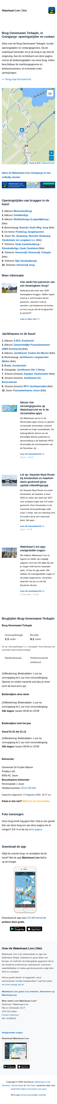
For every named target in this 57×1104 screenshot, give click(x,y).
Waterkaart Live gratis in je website (20, 991)
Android (38, 918)
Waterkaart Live (42, 1082)
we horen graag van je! (13, 984)
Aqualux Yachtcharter (36, 374)
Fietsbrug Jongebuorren (30, 232)
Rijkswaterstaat (48, 163)
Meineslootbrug (23, 211)
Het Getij (31, 1085)
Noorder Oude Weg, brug (33, 227)
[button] (35, 96)
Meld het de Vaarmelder (36, 801)
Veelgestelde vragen (12, 1032)
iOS (29, 918)
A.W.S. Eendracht (24, 340)
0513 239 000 (28, 788)
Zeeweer (6, 1085)
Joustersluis (19, 365)
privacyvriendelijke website (33, 1095)
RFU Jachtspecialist (35, 386)
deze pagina (35, 829)
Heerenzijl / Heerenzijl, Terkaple (33, 252)
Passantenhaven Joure (26, 390)
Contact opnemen (10, 1015)
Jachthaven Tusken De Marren (31, 353)
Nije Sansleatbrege (26, 261)
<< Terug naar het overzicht (16, 79)
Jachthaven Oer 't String (31, 369)
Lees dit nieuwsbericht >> (32, 454)
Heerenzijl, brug (26, 265)
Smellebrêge (21, 215)
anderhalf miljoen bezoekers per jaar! (29, 1089)
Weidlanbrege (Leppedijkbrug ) (31, 219)
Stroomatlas (17, 1085)
